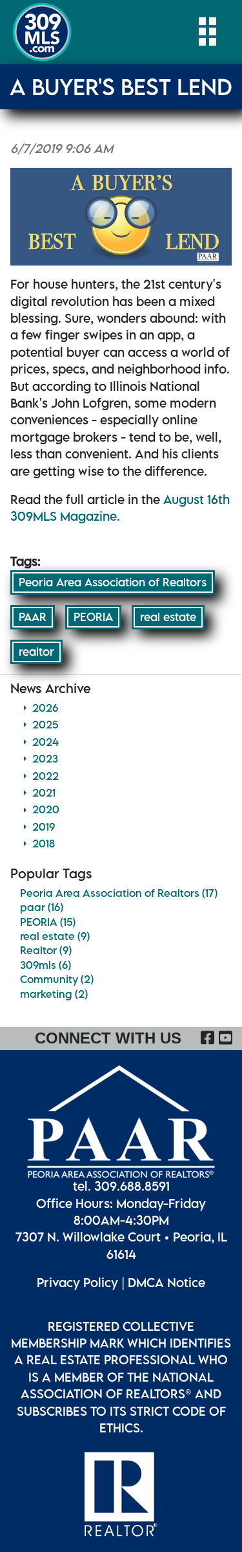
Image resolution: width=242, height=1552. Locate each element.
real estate (168, 617)
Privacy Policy (77, 1282)
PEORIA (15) (48, 922)
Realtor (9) (46, 950)
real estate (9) (55, 936)
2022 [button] (45, 776)
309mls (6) (45, 965)
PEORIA (93, 617)
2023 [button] (45, 758)
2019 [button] (43, 826)
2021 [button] (43, 792)
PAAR (32, 617)
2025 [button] (45, 724)
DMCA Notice (166, 1282)
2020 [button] (45, 809)
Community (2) (57, 979)
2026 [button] (45, 707)
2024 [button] (45, 741)
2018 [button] (43, 843)
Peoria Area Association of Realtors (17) (118, 893)
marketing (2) (54, 994)
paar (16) (41, 907)
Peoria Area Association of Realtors (113, 582)
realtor (36, 651)
